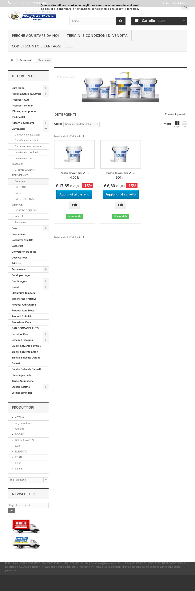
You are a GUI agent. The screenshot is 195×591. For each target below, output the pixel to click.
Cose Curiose (19, 257)
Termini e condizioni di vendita (97, 35)
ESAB (18, 457)
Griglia (177, 126)
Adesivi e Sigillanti (23, 122)
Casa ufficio (19, 234)
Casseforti (17, 245)
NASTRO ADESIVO (25, 210)
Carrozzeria (18, 128)
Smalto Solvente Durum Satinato (26, 360)
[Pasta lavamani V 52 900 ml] (120, 154)
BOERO (19, 434)
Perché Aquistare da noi (35, 35)
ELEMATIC (20, 451)
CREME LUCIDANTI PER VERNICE (25, 172)
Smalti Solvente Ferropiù (26, 345)
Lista (185, 126)
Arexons (19, 428)
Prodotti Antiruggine (24, 304)
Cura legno (18, 88)
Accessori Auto (21, 99)
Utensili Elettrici (21, 386)
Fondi (17, 193)
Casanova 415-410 (22, 240)
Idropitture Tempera (23, 293)
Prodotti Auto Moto (23, 310)
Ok (185, 7)
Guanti (15, 287)
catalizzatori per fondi (26, 152)
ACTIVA (19, 417)
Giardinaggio (19, 281)
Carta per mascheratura (27, 146)
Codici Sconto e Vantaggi (36, 46)
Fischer (18, 468)
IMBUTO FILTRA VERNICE (23, 202)
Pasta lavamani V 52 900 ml (120, 175)
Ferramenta (18, 269)
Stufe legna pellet (22, 375)
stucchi (18, 216)
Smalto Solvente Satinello (27, 369)
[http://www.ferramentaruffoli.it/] (26, 534)
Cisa (17, 445)
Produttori (23, 407)
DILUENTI (20, 187)
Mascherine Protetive (24, 298)
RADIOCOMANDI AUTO (25, 328)
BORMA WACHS (24, 440)
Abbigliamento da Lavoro (27, 93)
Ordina (58, 123)
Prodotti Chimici (21, 316)
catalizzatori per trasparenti (22, 161)
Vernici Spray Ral (22, 392)
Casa (14, 228)
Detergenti (20, 181)
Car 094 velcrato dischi (27, 134)
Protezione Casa (21, 322)
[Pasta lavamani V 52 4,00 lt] (74, 154)
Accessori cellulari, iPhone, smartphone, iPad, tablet (24, 111)
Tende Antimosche (23, 381)
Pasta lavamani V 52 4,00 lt (74, 175)
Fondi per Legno (21, 275)
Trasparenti (20, 222)
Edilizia (16, 263)
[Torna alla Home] (12, 60)
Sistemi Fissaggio (22, 340)
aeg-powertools (23, 423)
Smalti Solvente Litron (25, 351)
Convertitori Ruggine (24, 251)
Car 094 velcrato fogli (26, 140)
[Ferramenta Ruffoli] (36, 16)
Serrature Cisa (20, 334)
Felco (17, 463)
